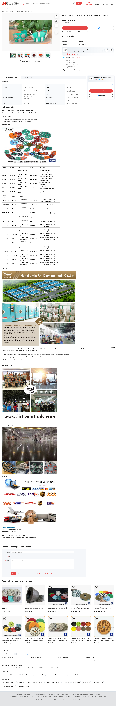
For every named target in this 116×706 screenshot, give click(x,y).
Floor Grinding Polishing (9, 686)
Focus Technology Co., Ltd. (48, 699)
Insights (98, 694)
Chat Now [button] (103, 28)
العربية (66, 696)
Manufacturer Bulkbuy (23, 686)
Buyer (78, 8)
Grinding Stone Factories (23, 682)
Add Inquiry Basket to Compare (31, 61)
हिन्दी (79, 696)
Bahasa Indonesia (102, 696)
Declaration (74, 699)
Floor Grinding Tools (98, 682)
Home (3, 11)
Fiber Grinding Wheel (60, 675)
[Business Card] (112, 84)
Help (86, 8)
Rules (113, 8)
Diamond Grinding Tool (35, 657)
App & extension (95, 8)
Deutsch (55, 696)
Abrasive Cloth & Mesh (27, 675)
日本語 (75, 696)
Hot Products (19, 694)
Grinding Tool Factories (8, 682)
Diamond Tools (39, 675)
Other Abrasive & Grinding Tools (10, 675)
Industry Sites (68, 694)
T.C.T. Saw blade (90, 657)
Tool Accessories (62, 660)
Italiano (50, 696)
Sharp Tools (66, 682)
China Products (27, 694)
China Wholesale (51, 694)
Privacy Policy (81, 699)
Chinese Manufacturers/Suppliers (39, 694)
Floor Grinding (76, 682)
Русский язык (44, 696)
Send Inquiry (75, 28)
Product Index (85, 694)
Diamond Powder (34, 660)
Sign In (65, 70)
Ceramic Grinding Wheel (74, 675)
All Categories (7, 8)
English (21, 696)
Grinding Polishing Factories (53, 682)
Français (37, 696)
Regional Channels (77, 694)
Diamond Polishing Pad (7, 657)
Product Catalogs (23, 654)
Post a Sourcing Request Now (45, 574)
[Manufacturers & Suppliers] (10, 3)
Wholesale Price (60, 694)
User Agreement (66, 699)
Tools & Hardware (9, 11)
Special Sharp (86, 682)
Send (13, 574)
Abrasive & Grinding (19, 11)
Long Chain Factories (38, 682)
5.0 (95, 79)
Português (32, 696)
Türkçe (88, 696)
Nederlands (61, 696)
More (3, 689)
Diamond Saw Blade (63, 657)
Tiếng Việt (94, 696)
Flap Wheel (49, 675)
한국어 (70, 696)
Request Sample (91, 31)
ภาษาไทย (84, 696)
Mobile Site (92, 694)
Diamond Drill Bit (6, 660)
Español (26, 696)
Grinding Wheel (28, 11)
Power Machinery (90, 660)
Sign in (112, 4)
